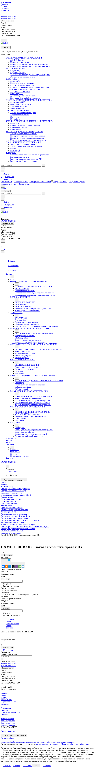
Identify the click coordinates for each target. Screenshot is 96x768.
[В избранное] (6, 560)
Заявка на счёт (25, 184)
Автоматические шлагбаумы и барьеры (16, 516)
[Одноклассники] (6, 566)
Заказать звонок (7, 21)
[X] (13, 566)
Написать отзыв (7, 647)
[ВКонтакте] (3, 566)
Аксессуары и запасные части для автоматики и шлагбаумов (25, 527)
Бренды (4, 698)
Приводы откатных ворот (11, 533)
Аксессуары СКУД (8, 512)
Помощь (4, 714)
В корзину (5, 579)
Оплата (8, 626)
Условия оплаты (7, 719)
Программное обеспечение (11, 508)
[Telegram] (23, 566)
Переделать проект (9, 184)
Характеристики (12, 624)
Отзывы (9, 622)
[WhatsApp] (19, 566)
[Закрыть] (2, 251)
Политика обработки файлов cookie (75, 744)
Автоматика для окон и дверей (13, 522)
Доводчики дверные (9, 503)
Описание (10, 619)
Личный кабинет (8, 738)
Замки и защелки (8, 505)
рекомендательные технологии (48, 744)
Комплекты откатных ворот (12, 531)
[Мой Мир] (9, 566)
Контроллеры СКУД (9, 501)
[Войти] (2, 244)
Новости (4, 710)
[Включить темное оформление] (4, 40)
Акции (3, 695)
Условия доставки (8, 721)
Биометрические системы (11, 499)
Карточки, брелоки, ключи (11, 493)
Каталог (4, 693)
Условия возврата (8, 723)
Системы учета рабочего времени (14, 510)
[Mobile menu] (3, 209)
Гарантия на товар (8, 725)
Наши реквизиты (8, 731)
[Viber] (16, 566)
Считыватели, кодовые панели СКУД (16, 495)
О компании (6, 708)
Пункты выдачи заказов (10, 712)
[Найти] (3, 168)
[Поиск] (3, 241)
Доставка (9, 628)
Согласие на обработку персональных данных (55, 742)
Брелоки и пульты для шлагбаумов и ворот (18, 524)
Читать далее (56, 755)
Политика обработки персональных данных (18, 742)
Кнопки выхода (7, 497)
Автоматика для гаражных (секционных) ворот (20, 520)
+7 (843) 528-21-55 (8, 16)
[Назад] (12, 276)
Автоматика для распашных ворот (14, 518)
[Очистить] (43, 165)
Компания (5, 704)
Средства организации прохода (13, 491)
